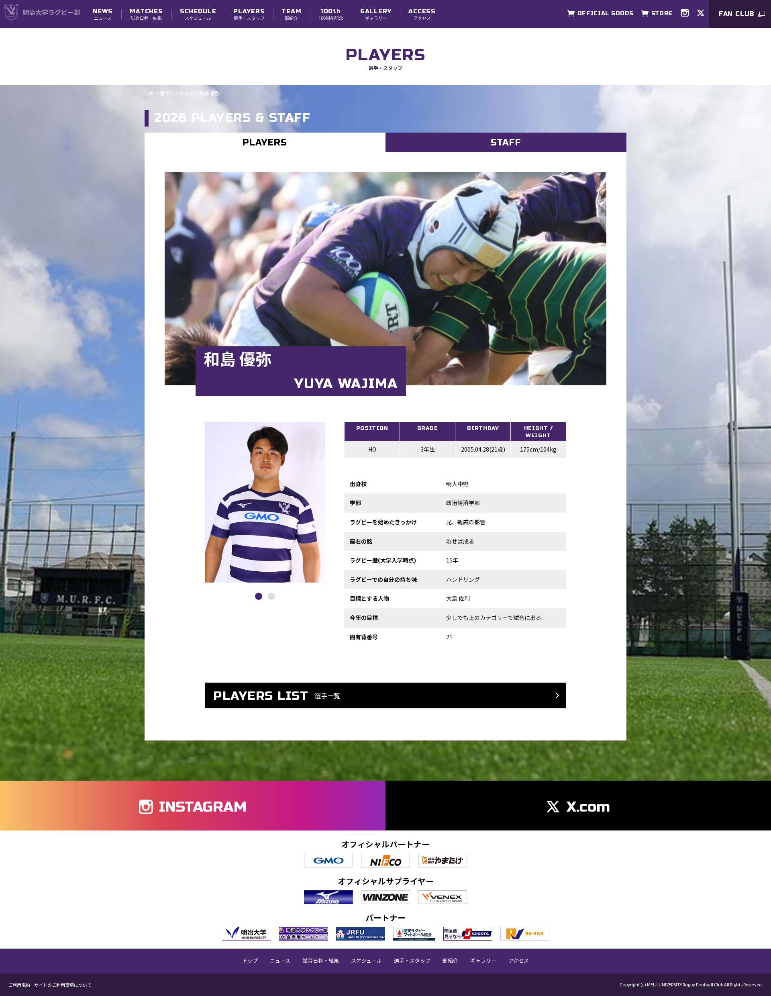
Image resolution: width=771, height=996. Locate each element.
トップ (250, 960)
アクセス (422, 14)
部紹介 (291, 14)
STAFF (506, 142)
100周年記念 (330, 14)
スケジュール (198, 14)
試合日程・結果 (146, 14)
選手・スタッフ (249, 14)
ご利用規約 (19, 985)
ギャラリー (376, 14)
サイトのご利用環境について (63, 985)
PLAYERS (265, 142)
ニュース (103, 14)
